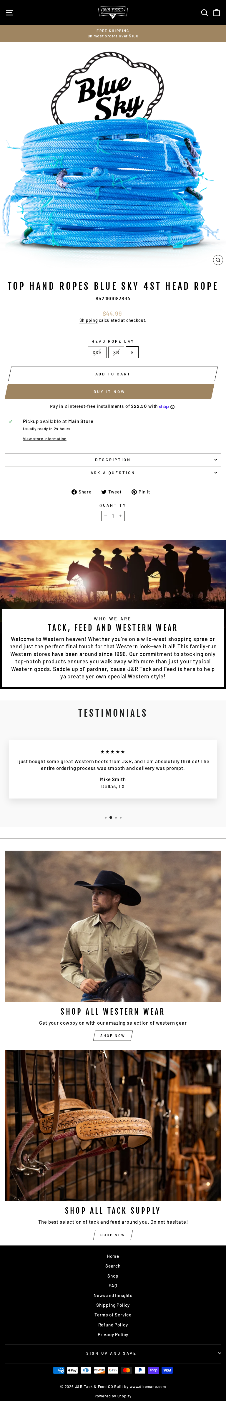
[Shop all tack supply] (113, 1125)
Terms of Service (113, 1314)
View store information (45, 438)
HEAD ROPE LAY (113, 341)
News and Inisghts (113, 1295)
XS (116, 352)
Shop (112, 1275)
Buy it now (109, 391)
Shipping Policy (113, 1305)
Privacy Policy (113, 1334)
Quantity (113, 505)
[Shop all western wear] (113, 926)
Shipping (88, 320)
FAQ (113, 1285)
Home (113, 1256)
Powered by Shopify (113, 1396)
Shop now (113, 1035)
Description (113, 459)
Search (113, 1265)
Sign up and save (111, 1353)
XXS (97, 352)
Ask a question (113, 472)
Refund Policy (113, 1324)
